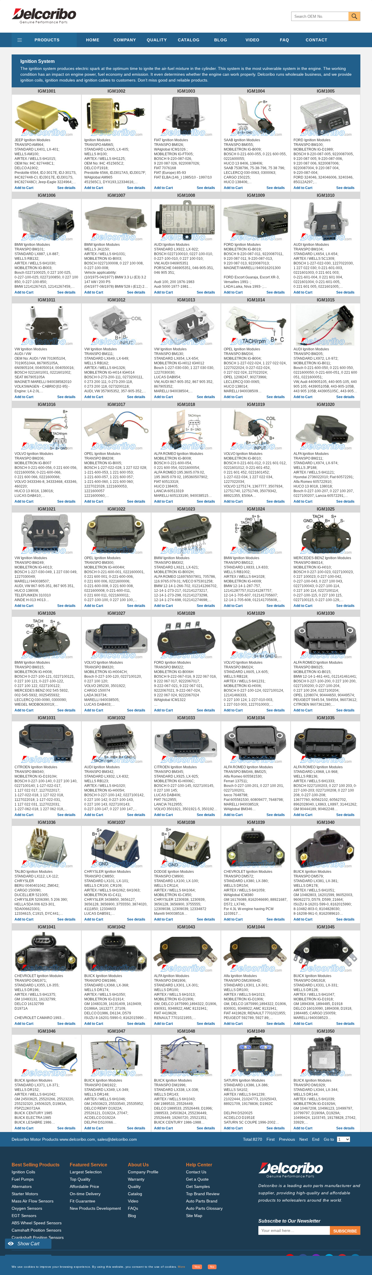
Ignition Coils (23, 1172)
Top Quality (80, 1179)
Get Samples (198, 1186)
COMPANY (125, 40)
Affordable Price (84, 1186)
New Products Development (95, 1208)
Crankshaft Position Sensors (38, 1237)
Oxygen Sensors (27, 1208)
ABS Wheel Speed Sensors (37, 1223)
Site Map (194, 1215)
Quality (134, 1186)
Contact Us (196, 1172)
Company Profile (143, 1172)
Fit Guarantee (82, 1201)
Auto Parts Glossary (204, 1208)
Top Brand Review (202, 1193)
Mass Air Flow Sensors (32, 1201)
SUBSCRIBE (345, 1231)
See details (66, 188)
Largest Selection (86, 1172)
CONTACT (317, 40)
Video (133, 1201)
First (271, 1139)
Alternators (22, 1186)
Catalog (135, 1193)
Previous (287, 1139)
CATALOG (189, 40)
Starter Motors (25, 1193)
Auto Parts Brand (201, 1201)
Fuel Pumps (23, 1179)
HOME (92, 40)
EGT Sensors (24, 1215)
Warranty (136, 1179)
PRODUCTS (47, 40)
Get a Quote (197, 1179)
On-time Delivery (85, 1193)
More (181, 1266)
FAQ (284, 40)
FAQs (133, 1208)
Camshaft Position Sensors (36, 1230)
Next (303, 1139)
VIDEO (253, 40)
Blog (132, 1215)
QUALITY (157, 40)
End (315, 1139)
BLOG (220, 40)
